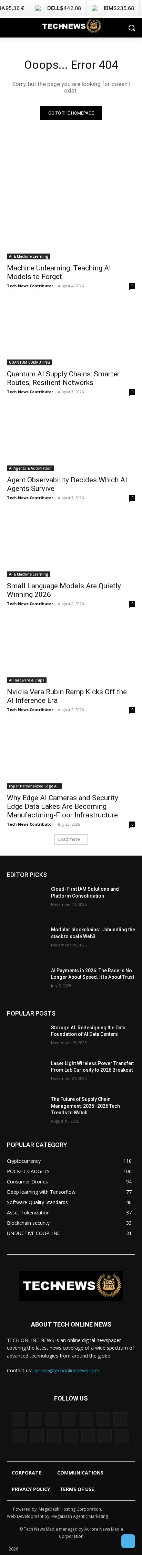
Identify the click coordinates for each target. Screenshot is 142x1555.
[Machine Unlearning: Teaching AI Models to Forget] (71, 227)
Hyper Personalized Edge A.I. (34, 786)
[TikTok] (54, 1436)
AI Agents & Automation (30, 468)
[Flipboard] (86, 1419)
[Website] (105, 1436)
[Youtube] (122, 1436)
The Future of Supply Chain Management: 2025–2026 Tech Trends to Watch (85, 1105)
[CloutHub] (35, 1419)
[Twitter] (71, 1436)
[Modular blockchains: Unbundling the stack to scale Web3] (26, 939)
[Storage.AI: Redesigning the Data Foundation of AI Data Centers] (26, 1038)
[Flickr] (69, 1419)
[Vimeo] (88, 1436)
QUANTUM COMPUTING (29, 362)
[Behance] (18, 1419)
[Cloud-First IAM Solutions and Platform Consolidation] (26, 899)
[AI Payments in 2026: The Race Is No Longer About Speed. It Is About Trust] (26, 980)
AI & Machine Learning (28, 256)
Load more (69, 839)
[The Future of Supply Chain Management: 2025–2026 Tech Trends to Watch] (26, 1109)
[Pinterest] (37, 1436)
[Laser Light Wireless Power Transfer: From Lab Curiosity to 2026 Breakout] (26, 1073)
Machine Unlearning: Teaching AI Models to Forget (59, 272)
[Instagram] (103, 1419)
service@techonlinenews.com (66, 1370)
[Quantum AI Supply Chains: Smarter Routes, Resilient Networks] (71, 333)
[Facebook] (52, 1419)
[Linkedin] (120, 1419)
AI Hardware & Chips (26, 680)
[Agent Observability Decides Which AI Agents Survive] (71, 439)
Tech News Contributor (30, 285)
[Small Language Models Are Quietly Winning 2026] (71, 545)
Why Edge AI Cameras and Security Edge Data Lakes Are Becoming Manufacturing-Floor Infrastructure (62, 806)
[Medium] (20, 1436)
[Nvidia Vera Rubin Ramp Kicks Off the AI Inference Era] (71, 651)
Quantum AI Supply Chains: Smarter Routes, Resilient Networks (63, 378)
